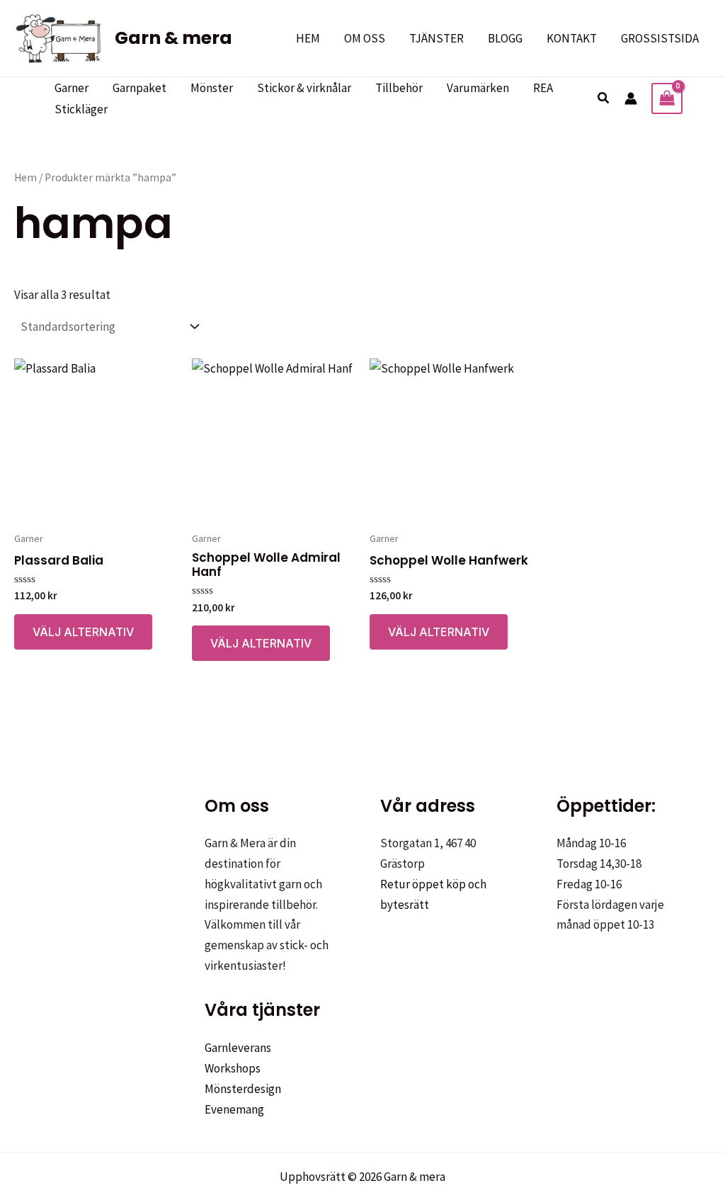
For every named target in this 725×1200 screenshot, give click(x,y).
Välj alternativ (83, 632)
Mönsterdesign (243, 1089)
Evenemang (234, 1109)
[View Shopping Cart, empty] (667, 98)
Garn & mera (173, 38)
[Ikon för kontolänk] (630, 98)
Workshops (233, 1068)
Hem (25, 177)
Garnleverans (238, 1047)
